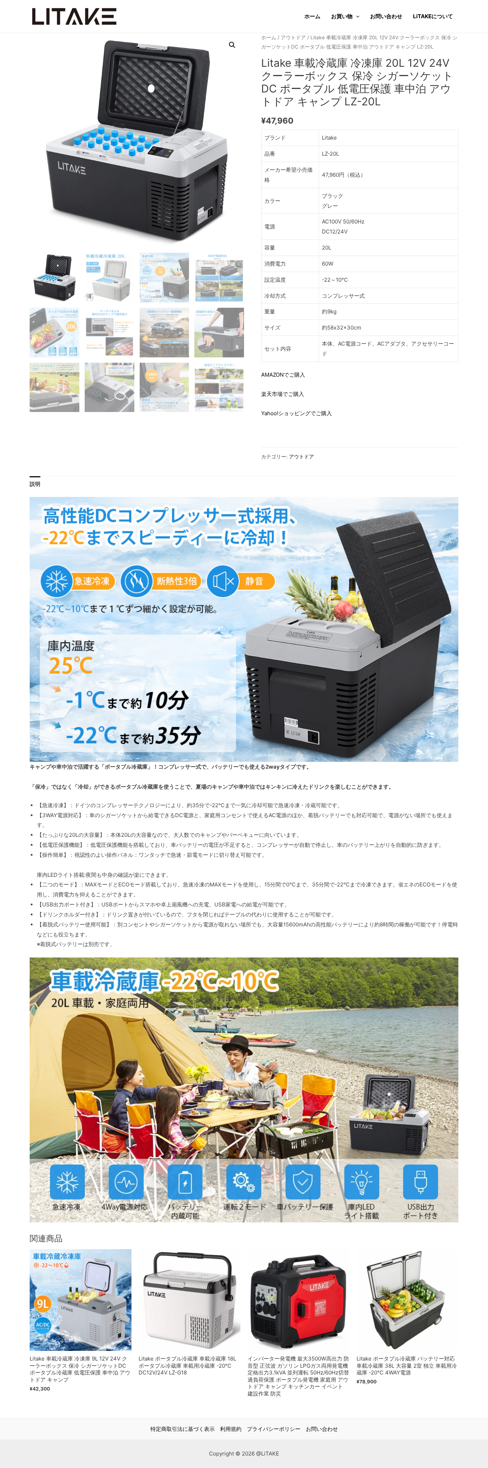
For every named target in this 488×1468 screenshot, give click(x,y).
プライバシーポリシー (273, 1429)
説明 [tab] (35, 484)
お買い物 (342, 16)
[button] (232, 45)
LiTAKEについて (433, 16)
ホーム (312, 16)
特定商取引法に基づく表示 (182, 1429)
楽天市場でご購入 (282, 394)
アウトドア (293, 37)
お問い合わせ (386, 16)
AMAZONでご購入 (283, 374)
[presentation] (356, 16)
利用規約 (230, 1429)
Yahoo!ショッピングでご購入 (296, 413)
